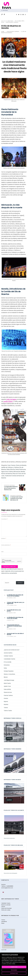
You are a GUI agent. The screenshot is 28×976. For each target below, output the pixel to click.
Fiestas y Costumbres (9, 674)
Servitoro (10, 20)
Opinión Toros (7, 686)
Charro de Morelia (21, 465)
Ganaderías (4, 921)
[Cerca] (26, 954)
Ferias (5, 668)
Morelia (23, 471)
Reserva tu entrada (5, 905)
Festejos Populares (8, 671)
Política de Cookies (5, 910)
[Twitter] (19, 15)
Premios (6, 698)
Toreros (6, 707)
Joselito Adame (8, 401)
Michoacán (17, 471)
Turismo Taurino (8, 710)
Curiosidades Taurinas (12, 22)
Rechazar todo (14, 973)
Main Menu (5, 10)
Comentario (4, 519)
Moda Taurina (7, 683)
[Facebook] (16, 15)
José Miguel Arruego (9, 680)
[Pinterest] (23, 15)
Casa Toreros (11, 465)
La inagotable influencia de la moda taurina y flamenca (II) (11, 487)
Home (2, 31)
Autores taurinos (8, 653)
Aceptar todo (14, 967)
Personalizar (14, 970)
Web (2, 551)
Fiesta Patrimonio (21, 469)
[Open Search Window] (2, 14)
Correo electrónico (6, 545)
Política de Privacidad (6, 908)
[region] (14, 964)
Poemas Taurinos (8, 695)
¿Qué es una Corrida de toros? (11, 650)
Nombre (3, 538)
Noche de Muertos (6, 473)
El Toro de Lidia (7, 662)
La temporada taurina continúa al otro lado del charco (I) (16, 498)
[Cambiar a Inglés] (3, 892)
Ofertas (3, 906)
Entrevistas (7, 665)
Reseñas (6, 704)
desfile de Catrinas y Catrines (10, 467)
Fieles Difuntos (11, 469)
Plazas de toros (8, 692)
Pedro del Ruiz (7, 689)
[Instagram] (21, 15)
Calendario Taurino (5, 903)
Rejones (6, 701)
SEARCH (20, 582)
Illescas (6, 677)
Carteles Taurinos (8, 656)
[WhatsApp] (25, 15)
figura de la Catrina (7, 471)
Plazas (2, 923)
